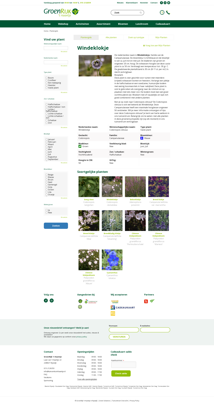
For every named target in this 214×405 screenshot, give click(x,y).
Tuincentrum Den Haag (140, 388)
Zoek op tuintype (136, 37)
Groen (51, 189)
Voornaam (113, 326)
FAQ (45, 374)
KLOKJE (162, 12)
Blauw (51, 177)
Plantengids (86, 37)
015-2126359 (85, 2)
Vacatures (48, 377)
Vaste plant (53, 88)
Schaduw (52, 120)
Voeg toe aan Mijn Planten (158, 45)
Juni (50, 152)
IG (52, 301)
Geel (50, 182)
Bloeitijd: (47, 134)
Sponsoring (48, 380)
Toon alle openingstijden (87, 379)
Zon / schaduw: (49, 99)
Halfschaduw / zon (56, 107)
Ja (49, 210)
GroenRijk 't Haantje (53, 357)
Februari (52, 142)
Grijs (50, 187)
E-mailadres (145, 326)
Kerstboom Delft (75, 388)
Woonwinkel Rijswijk (102, 388)
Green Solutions (104, 401)
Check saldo (121, 373)
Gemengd (52, 184)
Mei (50, 149)
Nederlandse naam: (51, 58)
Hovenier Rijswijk (97, 386)
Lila (49, 192)
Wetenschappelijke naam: (53, 44)
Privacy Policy (134, 401)
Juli (49, 154)
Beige (50, 175)
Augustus (52, 157)
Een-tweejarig (54, 83)
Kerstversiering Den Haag (87, 388)
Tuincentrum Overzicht (120, 401)
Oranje (51, 194)
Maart (51, 144)
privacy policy (81, 337)
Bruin (50, 180)
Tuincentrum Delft (108, 386)
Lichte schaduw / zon (54, 117)
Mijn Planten (161, 37)
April (50, 147)
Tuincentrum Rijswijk (121, 386)
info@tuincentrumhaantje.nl (55, 371)
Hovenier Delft (87, 386)
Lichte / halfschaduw (51, 110)
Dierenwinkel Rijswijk (75, 386)
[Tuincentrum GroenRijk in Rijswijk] (62, 12)
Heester (51, 85)
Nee (50, 212)
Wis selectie (64, 51)
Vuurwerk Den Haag (115, 388)
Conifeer (52, 80)
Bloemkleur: (48, 169)
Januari (51, 139)
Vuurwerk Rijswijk (126, 388)
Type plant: (48, 72)
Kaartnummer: (117, 360)
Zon (50, 123)
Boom (51, 78)
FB (46, 301)
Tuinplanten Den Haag (135, 386)
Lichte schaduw (55, 113)
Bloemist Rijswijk (49, 386)
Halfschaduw (54, 104)
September (53, 159)
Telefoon (168, 12)
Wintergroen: (48, 204)
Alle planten (111, 37)
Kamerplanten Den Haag (150, 386)
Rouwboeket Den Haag (62, 386)
